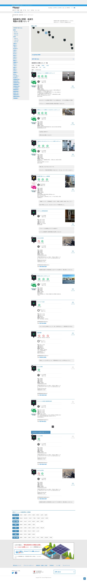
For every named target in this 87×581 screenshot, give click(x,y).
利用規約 (52, 565)
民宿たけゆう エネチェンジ (43, 275)
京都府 (29, 527)
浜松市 (14, 36)
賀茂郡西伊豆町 (16, 86)
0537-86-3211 (42, 421)
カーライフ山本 (40, 301)
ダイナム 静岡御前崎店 (42, 211)
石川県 (29, 521)
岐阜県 (25, 524)
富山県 (25, 521)
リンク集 (58, 565)
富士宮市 (15, 48)
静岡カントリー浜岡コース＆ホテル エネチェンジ (48, 109)
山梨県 (37, 521)
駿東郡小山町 (16, 93)
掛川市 (15, 58)
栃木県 (42, 518)
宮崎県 (42, 537)
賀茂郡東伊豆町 (16, 79)
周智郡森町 (15, 98)
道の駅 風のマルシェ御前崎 (43, 176)
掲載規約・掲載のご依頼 (41, 565)
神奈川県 (25, 518)
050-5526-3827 (43, 266)
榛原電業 (39, 332)
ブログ (28, 10)
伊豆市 (15, 70)
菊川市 (15, 74)
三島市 (15, 46)
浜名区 (16, 41)
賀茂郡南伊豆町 (16, 82)
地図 (21, 10)
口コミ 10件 (73, 87)
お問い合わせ (58, 571)
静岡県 (29, 524)
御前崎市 (15, 72)
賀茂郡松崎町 (16, 84)
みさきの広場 (40, 238)
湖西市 (15, 69)
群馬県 (47, 518)
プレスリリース (66, 565)
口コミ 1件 (73, 252)
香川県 (25, 534)
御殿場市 (15, 62)
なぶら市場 (39, 366)
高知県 (33, 534)
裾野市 (15, 67)
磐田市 (15, 55)
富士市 (15, 53)
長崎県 (29, 537)
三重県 (33, 524)
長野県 (42, 521)
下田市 (15, 65)
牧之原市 (15, 77)
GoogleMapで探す (36, 54)
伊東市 (15, 50)
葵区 (15, 31)
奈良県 (37, 527)
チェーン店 (37, 10)
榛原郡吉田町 (16, 94)
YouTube (32, 10)
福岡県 (21, 537)
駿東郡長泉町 (16, 91)
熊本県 (33, 537)
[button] (73, 8)
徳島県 (21, 534)
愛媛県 (29, 534)
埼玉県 (30, 518)
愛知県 (21, 524)
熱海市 (15, 45)
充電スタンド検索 (15, 10)
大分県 (37, 537)
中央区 (16, 40)
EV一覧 (24, 10)
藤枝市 (15, 60)
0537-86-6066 (42, 323)
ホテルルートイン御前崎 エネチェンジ (46, 73)
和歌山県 (42, 527)
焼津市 (15, 57)
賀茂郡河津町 (16, 81)
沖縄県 (51, 537)
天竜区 (16, 38)
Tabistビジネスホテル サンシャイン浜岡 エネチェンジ (49, 142)
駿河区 (16, 33)
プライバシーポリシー (29, 565)
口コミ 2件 (73, 225)
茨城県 (38, 518)
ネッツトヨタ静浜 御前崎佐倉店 (44, 401)
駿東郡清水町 (16, 89)
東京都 (21, 518)
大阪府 (21, 527)
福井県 (33, 521)
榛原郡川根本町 (16, 96)
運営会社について (17, 565)
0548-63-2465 (42, 357)
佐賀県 (25, 537)
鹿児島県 (46, 537)
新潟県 (21, 521)
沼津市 (15, 43)
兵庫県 (25, 527)
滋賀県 (33, 527)
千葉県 (34, 518)
